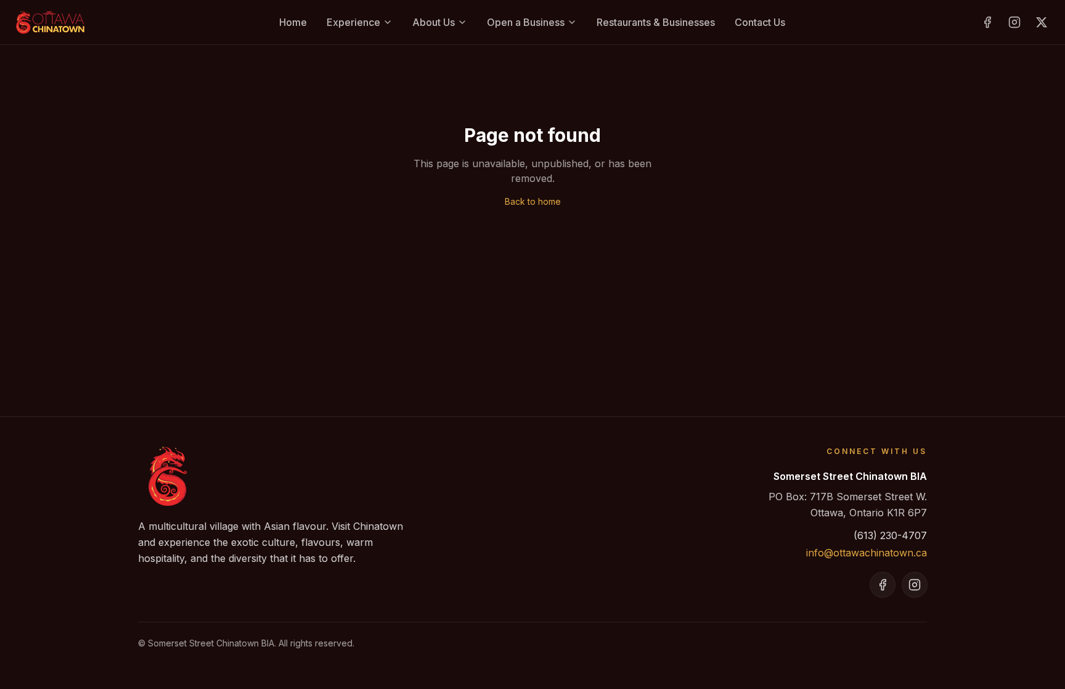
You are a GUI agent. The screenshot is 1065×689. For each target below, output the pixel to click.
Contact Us (760, 22)
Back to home (533, 201)
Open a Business (526, 22)
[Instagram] (1014, 22)
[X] (1041, 22)
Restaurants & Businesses (656, 22)
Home (293, 22)
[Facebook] (987, 22)
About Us (433, 22)
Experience (353, 22)
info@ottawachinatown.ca (866, 553)
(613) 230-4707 (890, 535)
